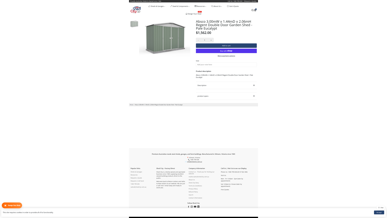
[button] (12, 205)
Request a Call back (137, 181)
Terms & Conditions (195, 186)
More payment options (226, 56)
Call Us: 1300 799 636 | (235, 1)
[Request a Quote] (250, 1)
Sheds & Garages (136, 172)
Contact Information (195, 198)
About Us (192, 180)
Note (197, 61)
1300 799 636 (135, 184)
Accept (379, 212)
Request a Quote (136, 178)
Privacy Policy (193, 189)
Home (131, 105)
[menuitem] (156, 6)
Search (191, 195)
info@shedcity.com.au (194, 162)
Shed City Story (194, 183)
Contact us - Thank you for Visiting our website (201, 173)
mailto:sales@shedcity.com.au (199, 177)
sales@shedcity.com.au (138, 187)
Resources (134, 175)
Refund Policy (193, 192)
